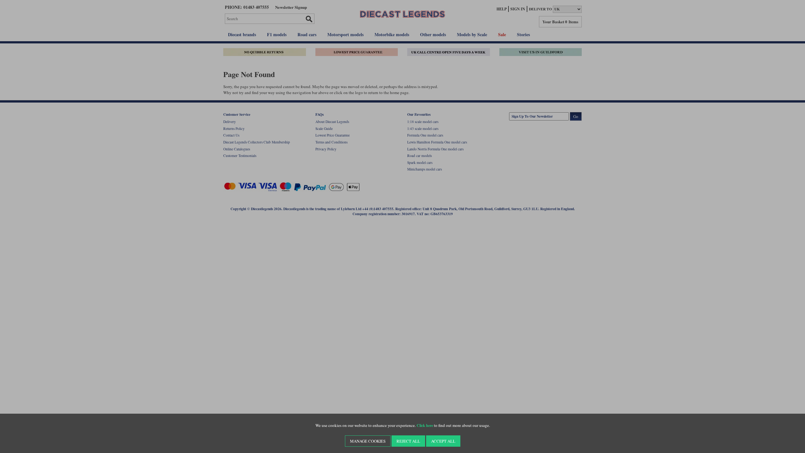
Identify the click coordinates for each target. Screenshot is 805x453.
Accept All (443, 441)
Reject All (408, 441)
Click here (425, 425)
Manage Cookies (368, 441)
